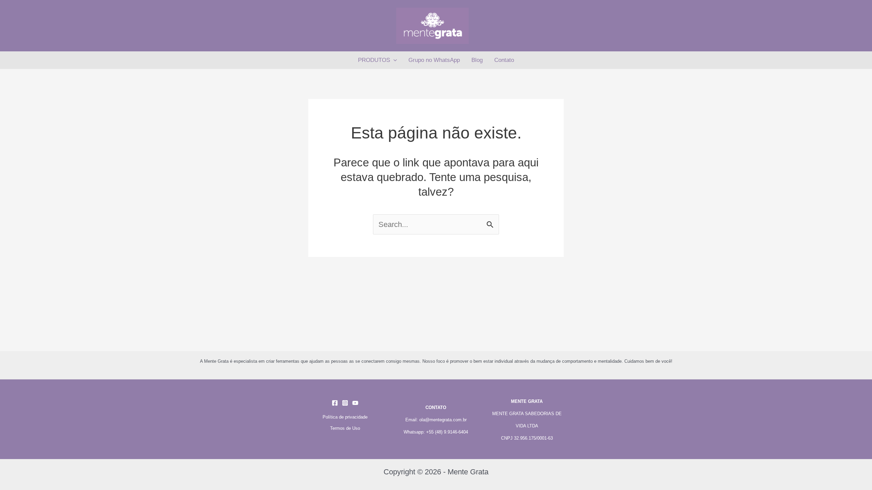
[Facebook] (335, 403)
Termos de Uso (345, 428)
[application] (393, 60)
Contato (504, 60)
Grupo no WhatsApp (434, 60)
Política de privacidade (345, 417)
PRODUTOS (374, 60)
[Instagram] (345, 403)
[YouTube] (355, 403)
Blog (477, 60)
